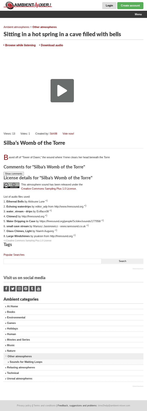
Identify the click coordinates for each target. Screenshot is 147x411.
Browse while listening (20, 45)
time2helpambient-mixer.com (114, 405)
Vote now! (68, 133)
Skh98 (53, 133)
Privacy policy (24, 405)
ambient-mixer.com (30, 5)
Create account (130, 5)
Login (109, 5)
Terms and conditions (45, 405)
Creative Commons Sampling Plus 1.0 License (48, 188)
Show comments (13, 173)
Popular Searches (14, 254)
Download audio (52, 45)
